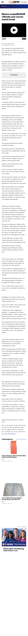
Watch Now (23, 2)
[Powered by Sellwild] (24, 526)
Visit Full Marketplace (21, 439)
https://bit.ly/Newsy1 (10, 433)
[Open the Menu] (2, 2)
